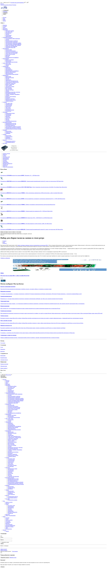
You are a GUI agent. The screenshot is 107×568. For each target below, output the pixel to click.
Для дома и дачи (6, 156)
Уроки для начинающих (8, 166)
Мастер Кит (8, 374)
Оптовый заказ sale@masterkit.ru (17, 2)
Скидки (2, 4)
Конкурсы (5, 165)
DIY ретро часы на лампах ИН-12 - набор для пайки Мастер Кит (14, 275)
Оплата (10, 4)
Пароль (2, 539)
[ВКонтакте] (1, 546)
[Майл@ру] (0, 546)
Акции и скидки (6, 153)
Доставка (14, 4)
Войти (2, 543)
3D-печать (5, 161)
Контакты (2, 351)
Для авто (5, 160)
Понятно (2, 566)
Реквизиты (2, 349)
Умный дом (5, 164)
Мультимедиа (6, 159)
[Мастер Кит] (3, 8)
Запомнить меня (5, 542)
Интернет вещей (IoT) (7, 163)
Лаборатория (5, 162)
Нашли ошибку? (3, 368)
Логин (1, 537)
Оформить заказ (13, 557)
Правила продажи (4, 364)
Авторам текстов (4, 359)
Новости (5, 154)
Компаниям (2, 355)
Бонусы (2, 3)
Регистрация (15, 551)
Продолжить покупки (5, 557)
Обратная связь (3, 366)
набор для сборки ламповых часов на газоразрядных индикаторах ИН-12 (33, 245)
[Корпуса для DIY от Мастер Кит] (9, 150)
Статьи (4, 155)
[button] (6, 10)
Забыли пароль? (3, 550)
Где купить (6, 4)
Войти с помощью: (4, 545)
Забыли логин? (3, 549)
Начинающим (6, 157)
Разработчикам (3, 357)
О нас (1, 347)
